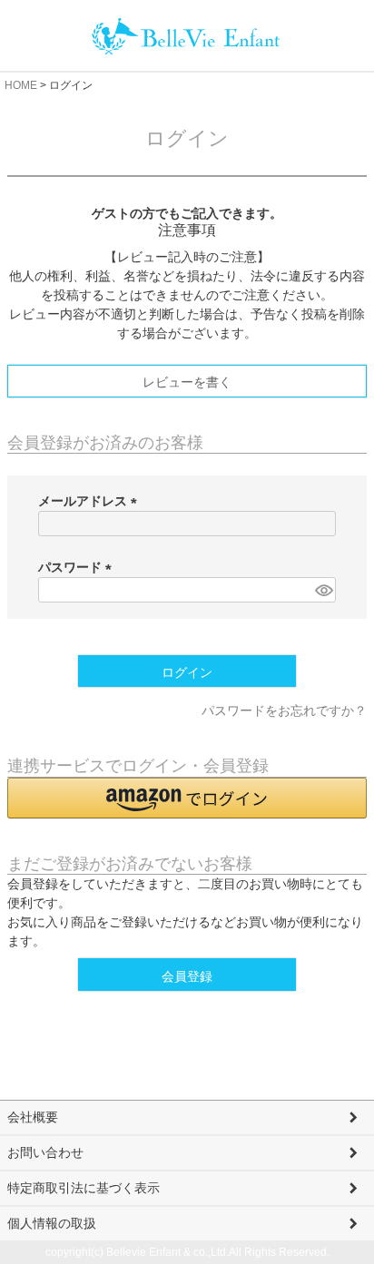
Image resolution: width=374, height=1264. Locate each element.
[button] (187, 798)
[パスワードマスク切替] (322, 590)
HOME (21, 85)
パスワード (78, 567)
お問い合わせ (45, 1152)
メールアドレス (90, 501)
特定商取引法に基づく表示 (83, 1188)
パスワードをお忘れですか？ (284, 710)
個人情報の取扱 (51, 1223)
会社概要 (32, 1117)
